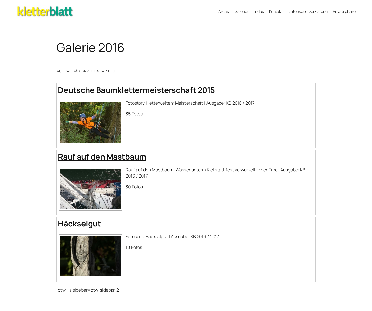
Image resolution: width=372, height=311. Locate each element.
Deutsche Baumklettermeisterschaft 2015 (136, 90)
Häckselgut (79, 223)
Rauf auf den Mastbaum (102, 156)
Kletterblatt (28, 8)
